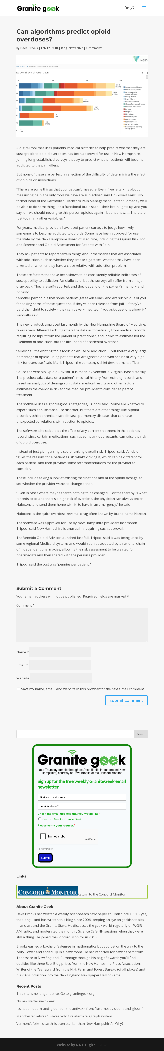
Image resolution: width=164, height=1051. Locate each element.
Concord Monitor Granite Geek (61, 819)
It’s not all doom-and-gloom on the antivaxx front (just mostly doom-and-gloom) (79, 1008)
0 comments (94, 48)
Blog (64, 48)
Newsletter (76, 48)
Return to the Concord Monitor (102, 894)
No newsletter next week (35, 1001)
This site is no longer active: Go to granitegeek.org (55, 993)
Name (22, 652)
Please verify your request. (56, 825)
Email (22, 665)
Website (22, 678)
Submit (45, 857)
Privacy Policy (45, 848)
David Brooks (29, 48)
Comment (25, 605)
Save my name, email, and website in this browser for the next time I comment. (83, 689)
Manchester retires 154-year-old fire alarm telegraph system (64, 1016)
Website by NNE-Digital (77, 1045)
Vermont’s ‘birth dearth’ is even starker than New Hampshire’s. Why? (69, 1023)
